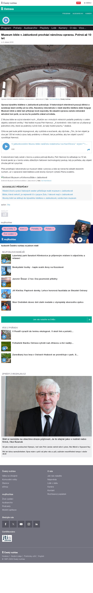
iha (8, 205)
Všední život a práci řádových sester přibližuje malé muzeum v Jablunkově (37, 191)
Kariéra (50, 487)
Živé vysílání (9, 234)
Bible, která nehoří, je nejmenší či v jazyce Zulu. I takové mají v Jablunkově (37, 194)
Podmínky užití (30, 556)
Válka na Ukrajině (9, 476)
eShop (5, 487)
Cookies (5, 556)
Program (66, 13)
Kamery (88, 13)
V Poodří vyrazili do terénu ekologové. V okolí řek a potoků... (43, 331)
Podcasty (6, 506)
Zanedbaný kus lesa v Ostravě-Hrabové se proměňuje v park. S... (45, 354)
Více (82, 27)
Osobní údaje (16, 556)
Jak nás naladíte (54, 476)
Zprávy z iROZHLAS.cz (14, 374)
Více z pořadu (10, 328)
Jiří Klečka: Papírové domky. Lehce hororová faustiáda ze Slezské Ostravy (49, 290)
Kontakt (50, 490)
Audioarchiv (78, 13)
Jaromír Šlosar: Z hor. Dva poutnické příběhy (34, 279)
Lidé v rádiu (52, 483)
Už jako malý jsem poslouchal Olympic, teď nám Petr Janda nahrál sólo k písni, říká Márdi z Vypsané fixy (46, 447)
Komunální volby (9, 479)
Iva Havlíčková (55, 99)
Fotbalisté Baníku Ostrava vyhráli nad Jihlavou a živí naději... (43, 343)
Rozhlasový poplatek (56, 494)
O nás (73, 27)
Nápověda (52, 479)
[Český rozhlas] (9, 3)
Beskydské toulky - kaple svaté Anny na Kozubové (38, 267)
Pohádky (35, 229)
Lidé (53, 27)
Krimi (22, 229)
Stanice (5, 483)
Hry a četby (8, 229)
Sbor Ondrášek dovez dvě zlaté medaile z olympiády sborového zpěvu (47, 302)
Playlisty (44, 27)
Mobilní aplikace (9, 510)
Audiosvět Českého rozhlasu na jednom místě (19, 246)
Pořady (17, 27)
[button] (88, 150)
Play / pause (6, 146)
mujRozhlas (6, 222)
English (41, 556)
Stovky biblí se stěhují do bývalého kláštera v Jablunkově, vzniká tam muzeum (39, 198)
